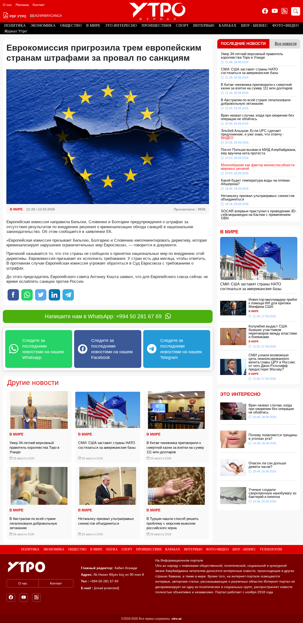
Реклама (22, 5)
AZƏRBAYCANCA (48, 15)
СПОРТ (182, 25)
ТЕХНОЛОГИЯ (271, 549)
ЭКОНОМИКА (43, 25)
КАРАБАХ (227, 25)
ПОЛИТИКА (15, 25)
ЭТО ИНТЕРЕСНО (121, 25)
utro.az (177, 618)
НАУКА (112, 549)
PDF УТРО (17, 16)
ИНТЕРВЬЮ (203, 25)
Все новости (286, 44)
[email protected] (106, 588)
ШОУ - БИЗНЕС (254, 25)
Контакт (39, 5)
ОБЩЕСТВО (71, 25)
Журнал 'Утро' (15, 31)
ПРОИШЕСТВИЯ (156, 25)
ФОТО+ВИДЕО (285, 25)
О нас (7, 5)
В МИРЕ (93, 25)
